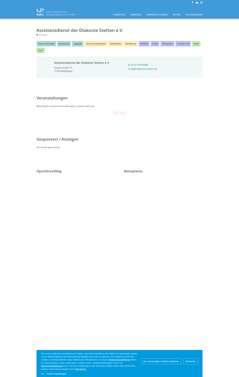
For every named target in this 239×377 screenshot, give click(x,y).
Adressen (135, 14)
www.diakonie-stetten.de (144, 68)
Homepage (119, 14)
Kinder (196, 44)
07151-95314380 (139, 64)
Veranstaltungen (157, 14)
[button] (114, 374)
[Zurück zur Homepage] (41, 12)
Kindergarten (167, 44)
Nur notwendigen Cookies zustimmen (161, 361)
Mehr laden (119, 113)
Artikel (177, 14)
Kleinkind (144, 44)
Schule (155, 44)
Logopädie (78, 44)
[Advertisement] (26, 67)
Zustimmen (190, 361)
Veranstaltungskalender (96, 44)
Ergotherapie (64, 44)
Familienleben (115, 44)
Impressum (80, 369)
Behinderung (130, 44)
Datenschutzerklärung (119, 359)
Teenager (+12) (183, 44)
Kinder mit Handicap (46, 44)
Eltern (40, 50)
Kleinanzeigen (194, 14)
